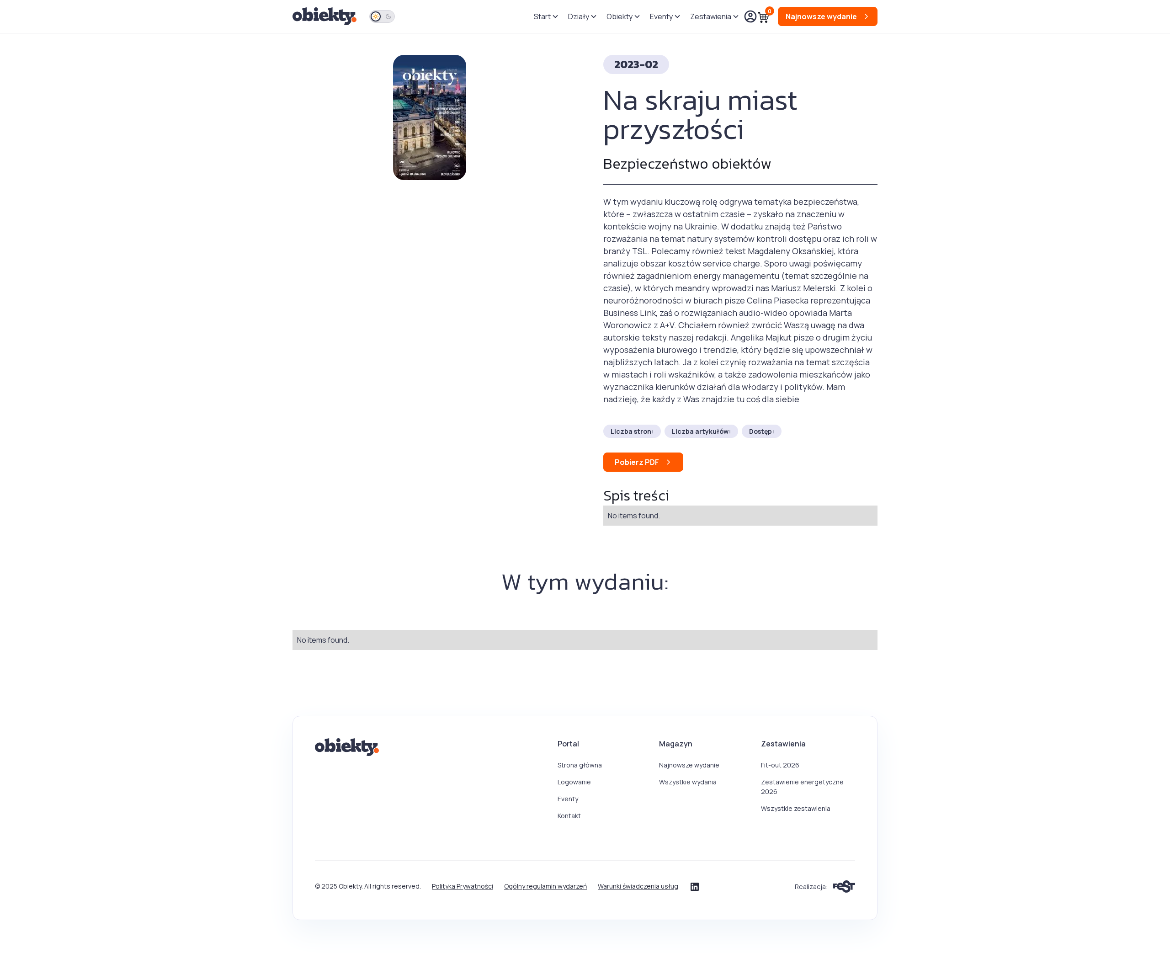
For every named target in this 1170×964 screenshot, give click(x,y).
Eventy (568, 798)
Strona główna (580, 765)
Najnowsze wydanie (689, 765)
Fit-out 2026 (780, 765)
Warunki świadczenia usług (638, 886)
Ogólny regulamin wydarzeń (545, 886)
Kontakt (569, 815)
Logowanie (574, 782)
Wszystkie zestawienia (795, 808)
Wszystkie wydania (688, 782)
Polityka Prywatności (462, 886)
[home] (325, 16)
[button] (545, 16)
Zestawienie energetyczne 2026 (802, 787)
